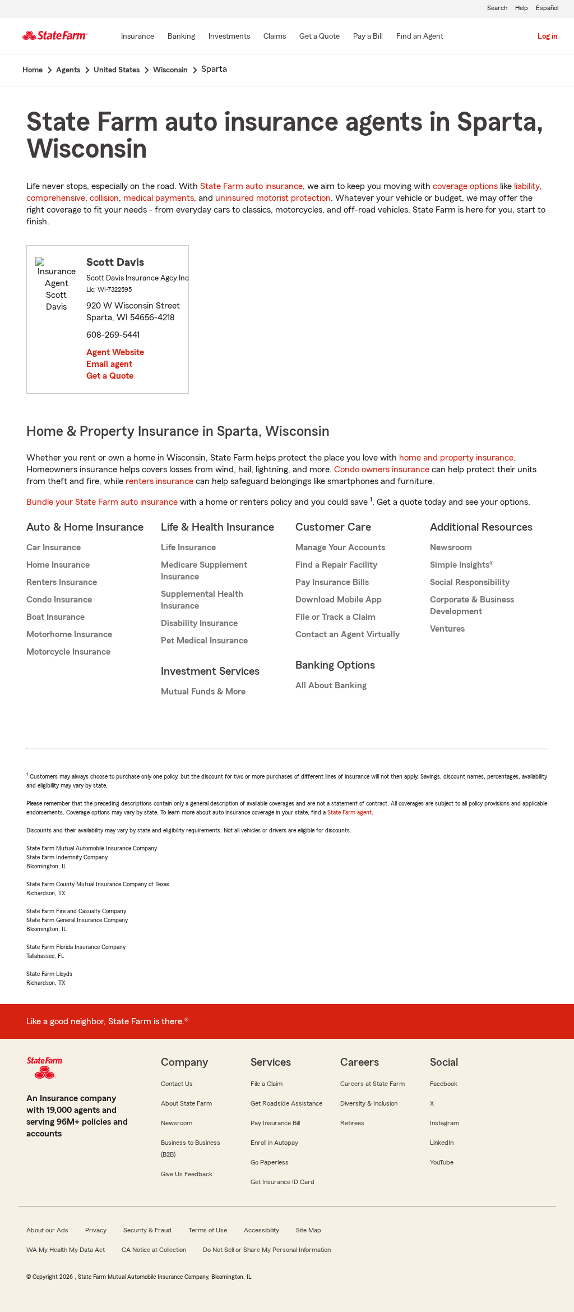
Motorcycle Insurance (68, 651)
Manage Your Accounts (340, 547)
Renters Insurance (61, 582)
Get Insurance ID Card (282, 1182)
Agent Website (115, 352)
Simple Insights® (461, 564)
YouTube (441, 1162)
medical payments (158, 198)
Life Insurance (188, 547)
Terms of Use (207, 1230)
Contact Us (177, 1083)
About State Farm (186, 1103)
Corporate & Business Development (472, 605)
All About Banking (331, 685)
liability (527, 186)
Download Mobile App (338, 599)
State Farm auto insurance (251, 186)
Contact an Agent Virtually (347, 634)
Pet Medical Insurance (204, 640)
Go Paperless (270, 1162)
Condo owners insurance (381, 469)
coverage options (465, 186)
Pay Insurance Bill (275, 1123)
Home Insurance (58, 564)
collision (104, 198)
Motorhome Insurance (69, 634)
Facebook (443, 1083)
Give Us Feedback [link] (186, 1174)
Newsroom (451, 547)
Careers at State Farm (372, 1083)
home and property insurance (456, 457)
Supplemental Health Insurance (202, 600)
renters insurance (159, 481)
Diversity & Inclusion (368, 1103)
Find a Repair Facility (336, 564)
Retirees (352, 1123)
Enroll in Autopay (274, 1142)
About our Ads (47, 1230)
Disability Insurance (199, 623)
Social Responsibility (470, 582)
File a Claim (267, 1083)
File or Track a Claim (335, 617)
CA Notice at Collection (154, 1249)
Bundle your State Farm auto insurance (102, 502)
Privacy (96, 1230)
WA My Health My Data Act (65, 1249)
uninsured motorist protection (273, 198)
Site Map (308, 1230)
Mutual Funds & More (203, 691)
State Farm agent (349, 812)
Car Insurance (53, 547)
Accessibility (261, 1230)
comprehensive (55, 198)
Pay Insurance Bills (332, 582)
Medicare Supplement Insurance (204, 570)
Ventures (447, 628)
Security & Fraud (147, 1230)
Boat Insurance (55, 617)
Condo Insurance (59, 599)
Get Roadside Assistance (286, 1103)
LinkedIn (441, 1142)
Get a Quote (109, 375)
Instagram (444, 1123)
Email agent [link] (109, 364)
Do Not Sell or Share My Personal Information (267, 1249)
